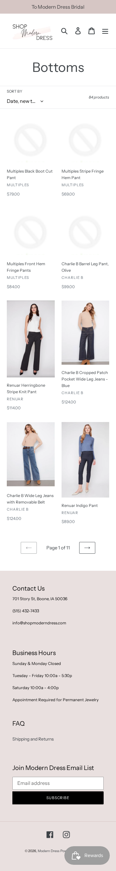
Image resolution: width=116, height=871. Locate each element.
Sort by (14, 91)
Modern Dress (48, 851)
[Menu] (105, 30)
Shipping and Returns (33, 739)
